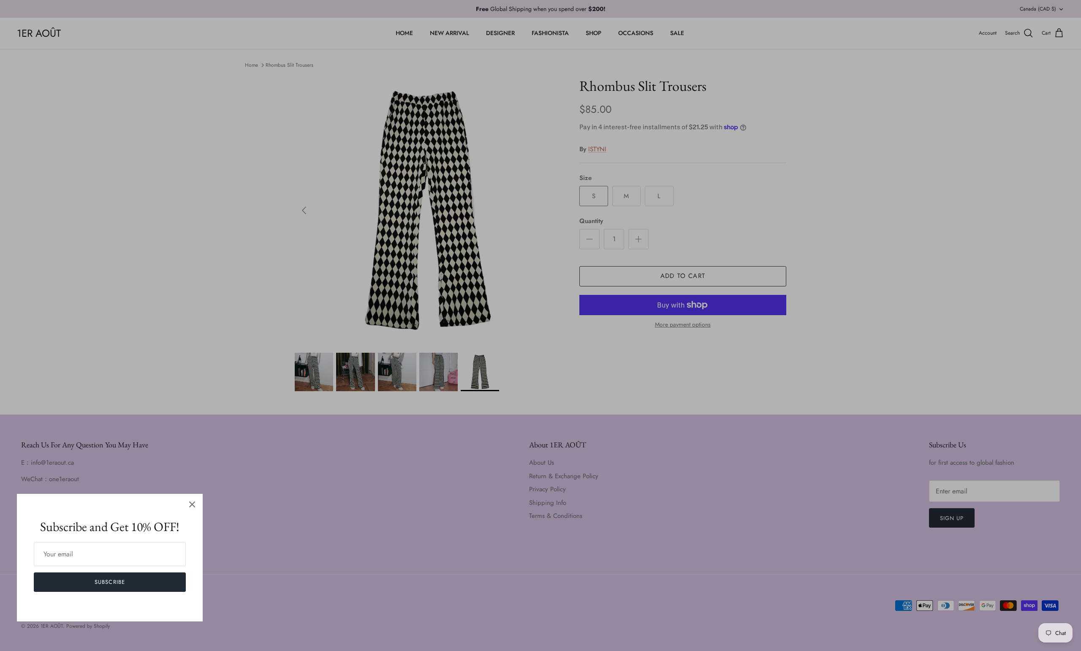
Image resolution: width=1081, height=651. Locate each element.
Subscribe (110, 582)
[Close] (192, 504)
